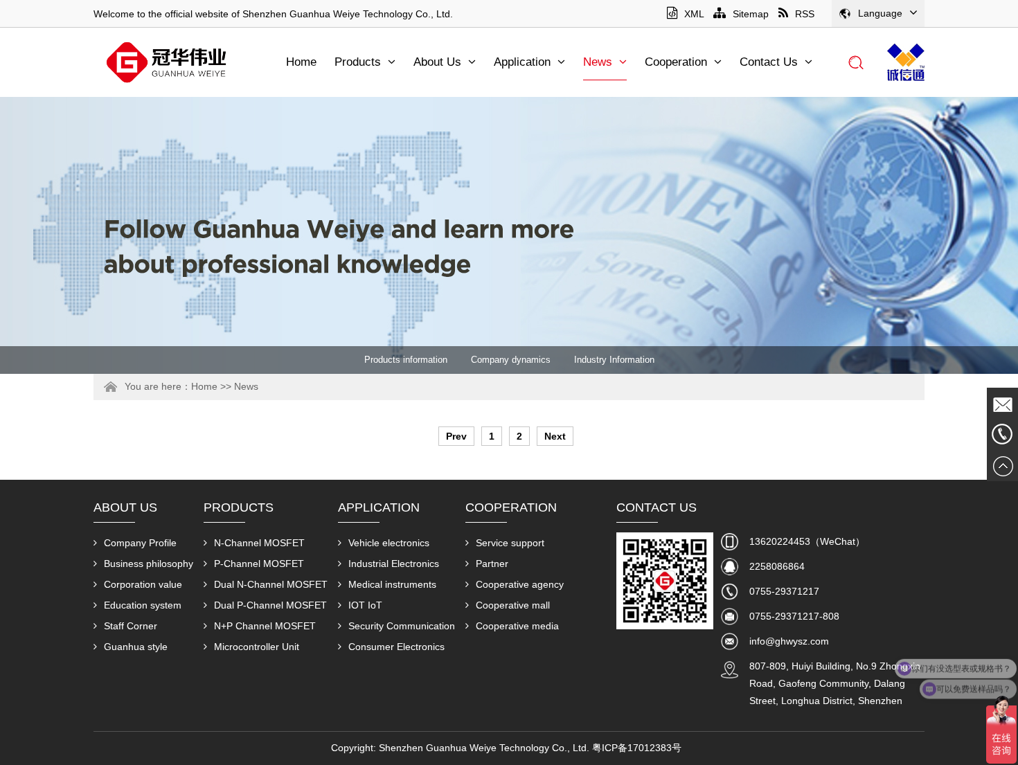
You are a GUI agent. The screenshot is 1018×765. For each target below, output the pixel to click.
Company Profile (140, 542)
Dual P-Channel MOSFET (270, 605)
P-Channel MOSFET (259, 563)
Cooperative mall (513, 605)
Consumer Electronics (396, 646)
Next (555, 436)
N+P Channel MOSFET (265, 625)
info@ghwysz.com (789, 641)
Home (301, 62)
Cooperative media (517, 625)
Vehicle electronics (388, 542)
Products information (405, 359)
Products (357, 62)
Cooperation (676, 62)
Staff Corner (130, 625)
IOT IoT (365, 605)
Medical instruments (392, 584)
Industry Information (614, 359)
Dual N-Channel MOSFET (271, 584)
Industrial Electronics (393, 563)
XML (694, 13)
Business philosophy (148, 563)
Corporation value (143, 584)
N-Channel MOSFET (259, 542)
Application (522, 62)
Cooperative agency (520, 584)
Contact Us (769, 62)
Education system (142, 605)
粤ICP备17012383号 (636, 747)
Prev (456, 436)
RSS (804, 13)
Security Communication (401, 625)
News (597, 62)
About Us (437, 62)
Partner (492, 563)
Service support (510, 542)
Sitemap (751, 13)
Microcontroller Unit (256, 646)
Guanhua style (136, 646)
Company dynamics (511, 359)
